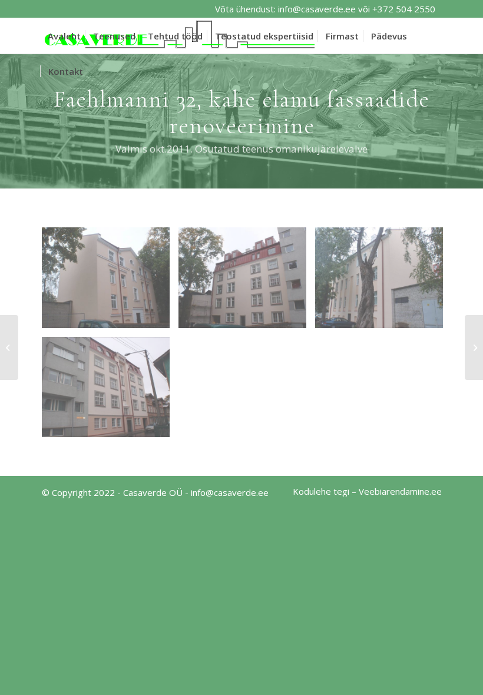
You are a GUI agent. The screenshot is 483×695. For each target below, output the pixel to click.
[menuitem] (64, 36)
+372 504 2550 (403, 9)
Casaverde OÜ (153, 492)
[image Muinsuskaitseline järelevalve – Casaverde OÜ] (246, 282)
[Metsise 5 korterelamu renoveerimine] (474, 347)
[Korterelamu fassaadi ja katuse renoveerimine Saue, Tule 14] (9, 347)
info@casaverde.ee (317, 9)
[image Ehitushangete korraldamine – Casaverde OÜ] (110, 282)
